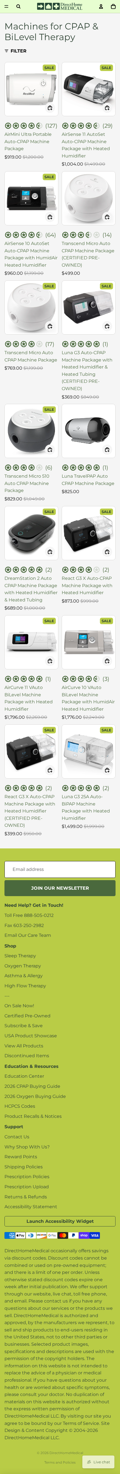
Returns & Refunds (25, 1197)
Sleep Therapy (20, 955)
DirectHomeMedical (66, 1453)
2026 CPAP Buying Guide (32, 1086)
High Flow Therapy (25, 985)
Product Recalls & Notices (33, 1116)
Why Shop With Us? (27, 1147)
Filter (19, 51)
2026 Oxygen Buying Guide (35, 1096)
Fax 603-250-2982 (24, 925)
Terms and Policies (60, 1462)
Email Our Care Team (27, 935)
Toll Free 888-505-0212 (29, 915)
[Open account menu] (101, 6)
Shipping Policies (23, 1166)
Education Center (24, 1076)
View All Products (23, 1046)
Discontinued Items (26, 1055)
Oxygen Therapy (22, 966)
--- (6, 996)
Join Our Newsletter (60, 888)
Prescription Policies (26, 1176)
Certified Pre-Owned (27, 1015)
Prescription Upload (26, 1186)
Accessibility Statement (30, 1206)
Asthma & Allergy (23, 975)
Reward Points (20, 1156)
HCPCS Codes (19, 1106)
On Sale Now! (19, 1005)
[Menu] (6, 6)
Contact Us (16, 1136)
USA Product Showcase (30, 1035)
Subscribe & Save (23, 1025)
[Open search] (18, 6)
